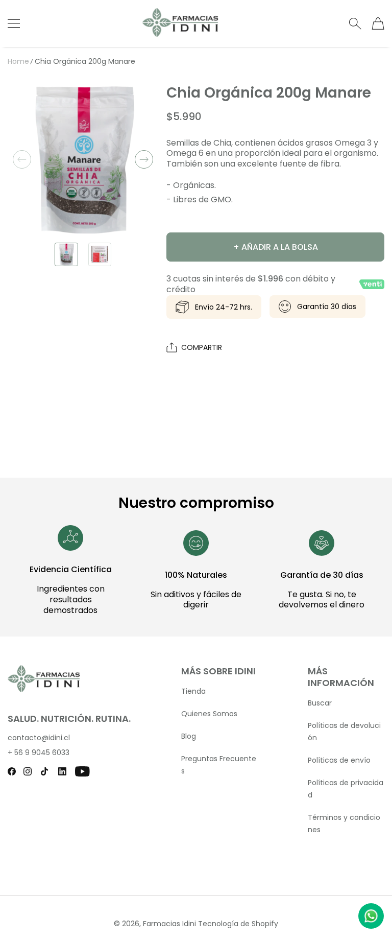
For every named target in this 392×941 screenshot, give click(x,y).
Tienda (193, 691)
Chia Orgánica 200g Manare (85, 61)
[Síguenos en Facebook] (12, 771)
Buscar (320, 703)
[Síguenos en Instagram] (27, 771)
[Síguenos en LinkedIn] (62, 771)
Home (18, 61)
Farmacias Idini (169, 924)
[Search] (355, 23)
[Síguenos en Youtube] (82, 771)
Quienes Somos (209, 714)
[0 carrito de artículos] (378, 23)
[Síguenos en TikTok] (44, 771)
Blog (188, 736)
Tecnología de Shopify (238, 924)
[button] (22, 159)
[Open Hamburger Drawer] (14, 23)
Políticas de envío (339, 760)
